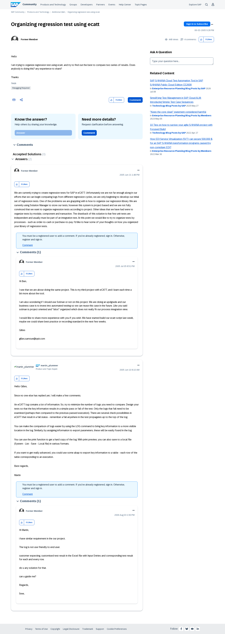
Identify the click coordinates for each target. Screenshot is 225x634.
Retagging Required (21, 88)
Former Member (29, 39)
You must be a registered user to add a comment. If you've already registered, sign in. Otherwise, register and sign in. (73, 238)
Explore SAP (195, 4)
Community (29, 4)
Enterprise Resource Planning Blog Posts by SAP (178, 88)
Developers (87, 4)
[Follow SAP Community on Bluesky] (187, 629)
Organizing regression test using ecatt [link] (84, 12)
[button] (201, 39)
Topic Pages (141, 4)
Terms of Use (41, 629)
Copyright (55, 629)
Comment (135, 100)
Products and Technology (53, 4)
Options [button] (212, 24)
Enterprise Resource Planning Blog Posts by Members (181, 115)
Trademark (87, 629)
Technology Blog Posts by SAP (169, 106)
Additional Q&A (58, 12)
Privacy (28, 629)
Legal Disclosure (71, 629)
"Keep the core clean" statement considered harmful (178, 112)
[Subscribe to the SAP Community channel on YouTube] (192, 629)
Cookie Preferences (117, 629)
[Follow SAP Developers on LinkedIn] (198, 629)
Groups (73, 4)
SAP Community (17, 12)
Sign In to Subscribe (197, 24)
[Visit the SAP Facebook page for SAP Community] (181, 629)
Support (100, 629)
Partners (100, 4)
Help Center (125, 4)
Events (112, 4)
